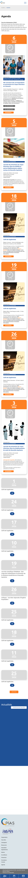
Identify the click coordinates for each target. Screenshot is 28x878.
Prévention (4, 857)
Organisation (4, 837)
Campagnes (4, 842)
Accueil (3, 7)
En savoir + (8, 112)
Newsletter (4, 847)
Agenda (3, 864)
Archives (14, 691)
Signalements (4, 849)
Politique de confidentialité (8, 872)
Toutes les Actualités (19, 707)
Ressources (4, 845)
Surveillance (4, 855)
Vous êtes (3, 840)
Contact (3, 862)
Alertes (3, 852)
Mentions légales (6, 871)
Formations (4, 860)
